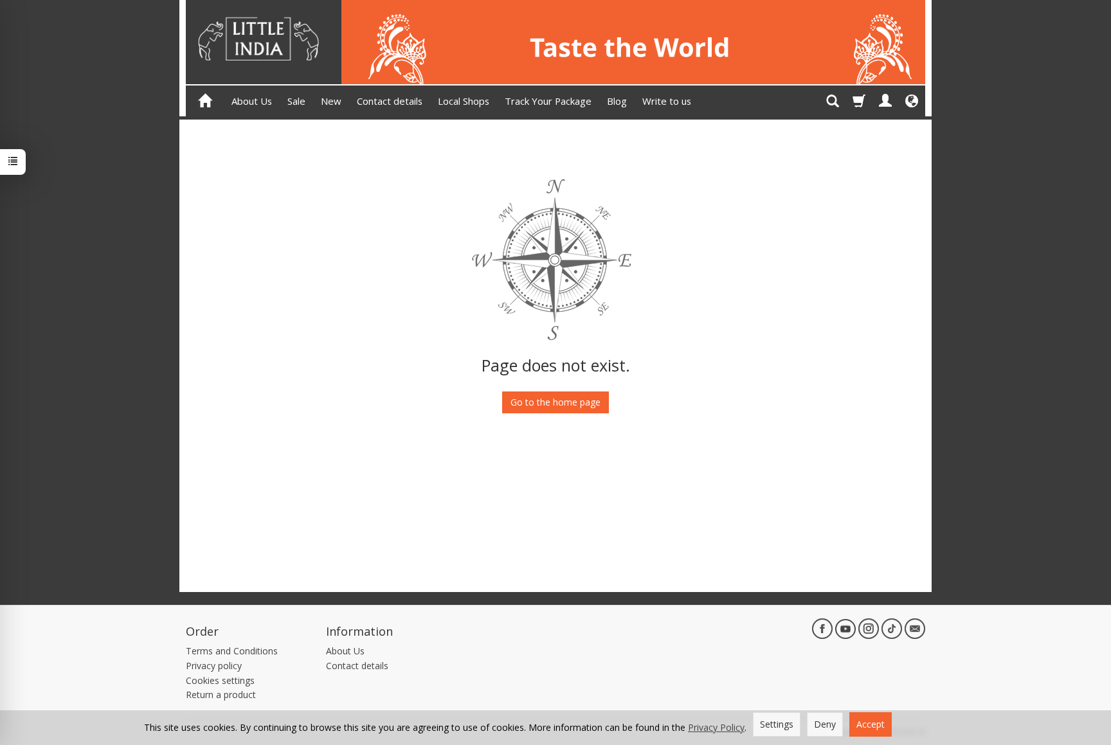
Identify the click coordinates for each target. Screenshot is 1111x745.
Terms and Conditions (232, 651)
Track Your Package (548, 100)
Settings (776, 724)
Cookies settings (220, 680)
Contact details (389, 100)
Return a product (221, 694)
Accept (870, 724)
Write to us (666, 100)
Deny (825, 724)
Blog (617, 100)
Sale (296, 100)
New (331, 100)
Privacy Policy (716, 727)
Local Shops (463, 100)
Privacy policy (214, 666)
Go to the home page (555, 402)
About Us (251, 100)
